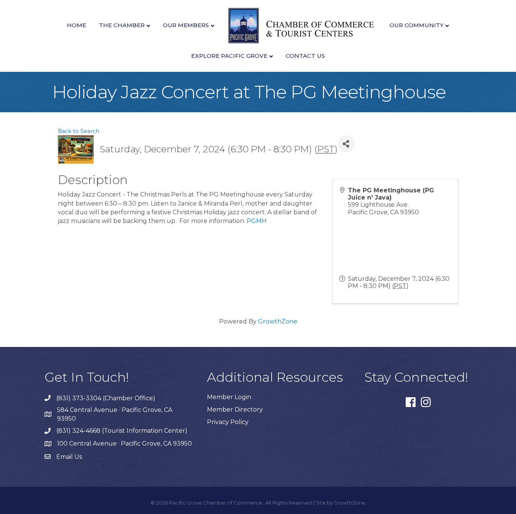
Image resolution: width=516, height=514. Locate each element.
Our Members (186, 25)
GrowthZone (277, 321)
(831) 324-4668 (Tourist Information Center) (121, 430)
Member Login (229, 397)
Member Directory (235, 409)
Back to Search (78, 131)
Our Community (416, 25)
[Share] (346, 143)
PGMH (257, 220)
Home (76, 25)
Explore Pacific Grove (229, 55)
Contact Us (305, 55)
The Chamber (122, 25)
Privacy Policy (228, 422)
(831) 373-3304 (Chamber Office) (105, 398)
